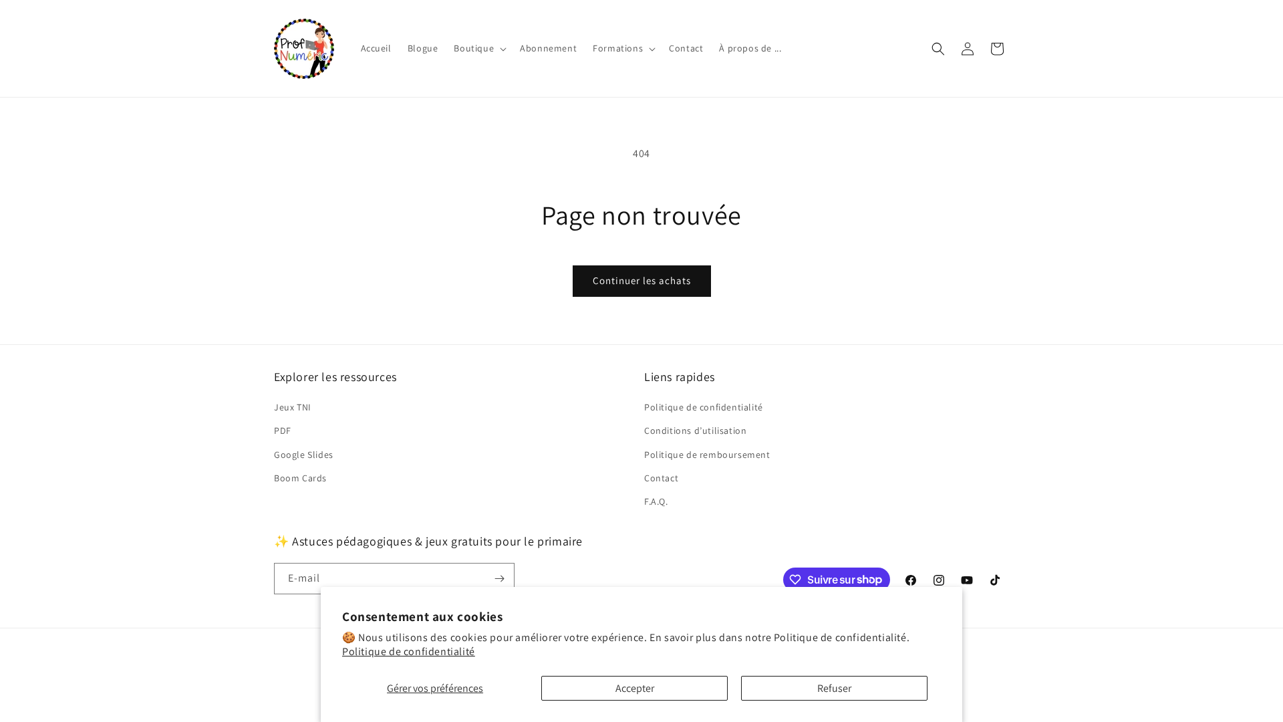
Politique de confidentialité (408, 651)
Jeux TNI (292, 407)
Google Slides (303, 455)
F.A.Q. (656, 501)
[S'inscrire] (499, 578)
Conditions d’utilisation (695, 431)
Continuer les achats (642, 280)
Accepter (634, 688)
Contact (661, 478)
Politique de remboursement (707, 455)
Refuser (834, 688)
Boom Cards (300, 478)
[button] (479, 48)
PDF (282, 431)
